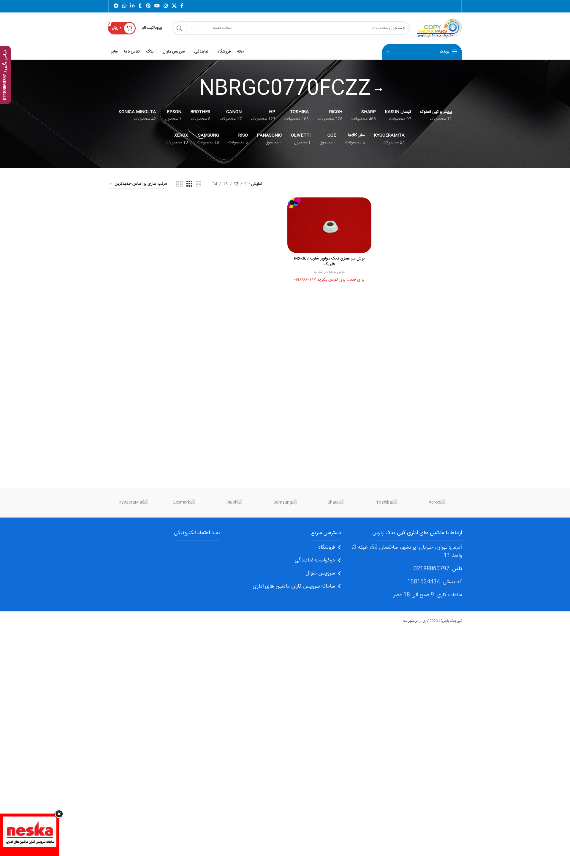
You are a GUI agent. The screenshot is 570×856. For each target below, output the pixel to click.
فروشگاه (326, 547)
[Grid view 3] (189, 184)
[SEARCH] (179, 28)
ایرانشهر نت (411, 621)
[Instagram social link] (166, 6)
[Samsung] (285, 503)
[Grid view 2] (198, 184)
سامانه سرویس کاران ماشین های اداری (294, 586)
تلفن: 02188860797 (438, 568)
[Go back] (378, 90)
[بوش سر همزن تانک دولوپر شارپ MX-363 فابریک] (329, 225)
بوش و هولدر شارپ (329, 272)
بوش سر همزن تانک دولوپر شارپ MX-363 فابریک (329, 261)
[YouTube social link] (157, 6)
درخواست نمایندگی (314, 560)
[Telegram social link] (116, 6)
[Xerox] (436, 503)
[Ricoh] (234, 503)
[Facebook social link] (182, 6)
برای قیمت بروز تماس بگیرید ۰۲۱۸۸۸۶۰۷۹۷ (329, 279)
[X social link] (174, 6)
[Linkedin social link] (133, 6)
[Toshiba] (386, 503)
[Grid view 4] (179, 184)
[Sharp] (335, 503)
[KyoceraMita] (133, 503)
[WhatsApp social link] (124, 6)
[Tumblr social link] (140, 6)
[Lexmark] (184, 503)
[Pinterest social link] (148, 6)
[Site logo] (439, 28)
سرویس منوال (320, 573)
